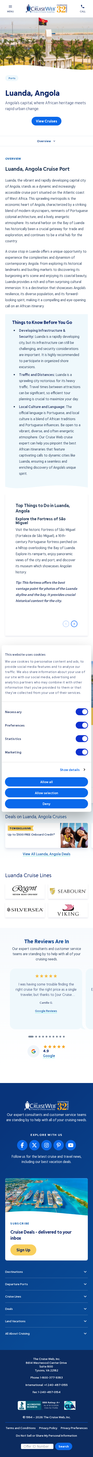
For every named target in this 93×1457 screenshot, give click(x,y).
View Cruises (46, 121)
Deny (46, 803)
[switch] (82, 725)
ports (12, 78)
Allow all (46, 781)
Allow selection (46, 792)
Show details (70, 769)
